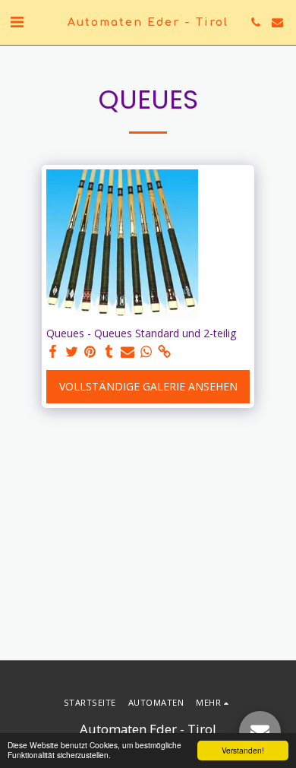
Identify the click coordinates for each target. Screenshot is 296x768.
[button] (17, 21)
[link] (165, 352)
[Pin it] (90, 352)
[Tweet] (72, 352)
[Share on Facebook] (53, 352)
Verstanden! (243, 750)
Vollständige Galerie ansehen (148, 386)
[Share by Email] (127, 352)
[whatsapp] (146, 352)
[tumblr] (109, 352)
